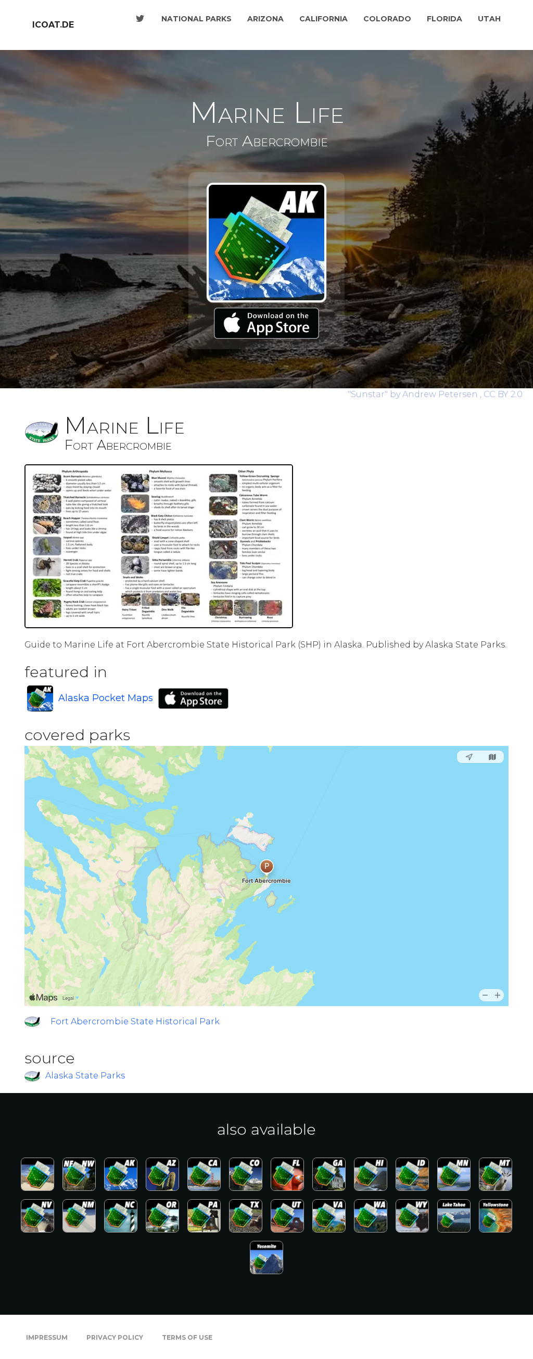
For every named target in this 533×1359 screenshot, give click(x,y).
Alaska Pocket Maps (105, 698)
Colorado (387, 18)
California (323, 18)
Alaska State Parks (85, 1076)
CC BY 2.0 (503, 394)
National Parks (196, 18)
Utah (489, 18)
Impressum (47, 1337)
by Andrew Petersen (414, 394)
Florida (444, 18)
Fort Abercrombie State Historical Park (135, 1021)
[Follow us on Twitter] (140, 19)
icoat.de (53, 25)
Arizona (265, 18)
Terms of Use (187, 1337)
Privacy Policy (114, 1337)
